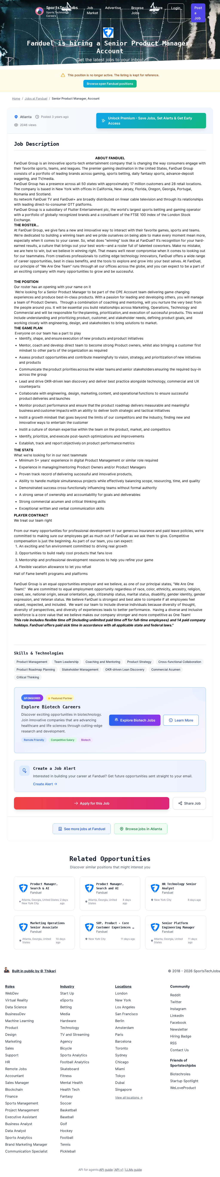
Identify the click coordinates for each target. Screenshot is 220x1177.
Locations (123, 986)
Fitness (66, 1076)
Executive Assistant (21, 1117)
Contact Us (179, 1050)
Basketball (68, 1110)
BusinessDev (15, 1014)
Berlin (119, 1021)
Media (65, 1014)
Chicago (122, 1062)
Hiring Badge (180, 1036)
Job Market (92, 10)
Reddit (175, 995)
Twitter (176, 1002)
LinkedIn (177, 1015)
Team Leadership (66, 662)
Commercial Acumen (165, 669)
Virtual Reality (16, 1000)
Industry (67, 986)
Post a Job (198, 13)
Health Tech (69, 1089)
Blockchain (14, 1089)
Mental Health (71, 1082)
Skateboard (69, 1069)
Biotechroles (180, 1074)
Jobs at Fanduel (36, 98)
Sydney (121, 1055)
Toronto (121, 1048)
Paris (119, 1034)
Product (11, 1027)
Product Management (32, 662)
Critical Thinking (28, 677)
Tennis (65, 1144)
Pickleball (68, 1151)
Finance (11, 1096)
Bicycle (66, 1048)
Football (66, 1137)
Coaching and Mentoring (103, 662)
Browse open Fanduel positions (110, 83)
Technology (69, 1027)
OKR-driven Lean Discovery (124, 669)
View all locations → (129, 1097)
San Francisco (126, 1014)
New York (123, 1000)
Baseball (67, 1117)
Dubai (120, 1082)
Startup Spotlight (184, 1081)
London (121, 993)
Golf (63, 1124)
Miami (120, 1069)
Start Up (67, 993)
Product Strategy (139, 662)
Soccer (66, 1103)
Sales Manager (17, 1082)
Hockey (66, 1130)
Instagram (178, 1009)
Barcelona (123, 1041)
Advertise (113, 8)
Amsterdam (124, 1027)
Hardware (68, 1021)
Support (11, 1055)
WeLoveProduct (183, 1088)
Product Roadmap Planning (36, 669)
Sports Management (21, 1103)
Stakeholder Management (80, 669)
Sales (9, 1048)
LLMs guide (133, 1169)
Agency (66, 1041)
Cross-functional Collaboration (179, 662)
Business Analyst (18, 1124)
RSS (173, 1043)
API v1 (119, 1169)
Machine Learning (19, 1021)
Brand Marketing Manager (26, 1144)
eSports (66, 1000)
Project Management (22, 1110)
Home (16, 98)
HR (7, 1062)
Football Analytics (74, 1062)
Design (10, 1034)
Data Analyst (15, 1130)
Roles (10, 986)
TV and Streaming (74, 1034)
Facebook (178, 1022)
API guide (106, 1169)
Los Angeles (125, 1007)
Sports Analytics (18, 1137)
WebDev (12, 993)
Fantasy (66, 1096)
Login (175, 8)
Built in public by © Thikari (34, 971)
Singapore (123, 1089)
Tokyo (120, 1076)
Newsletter (179, 1029)
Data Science (16, 1007)
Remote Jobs (16, 1069)
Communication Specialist (26, 1151)
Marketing (13, 1041)
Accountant (14, 1076)
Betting (66, 1007)
